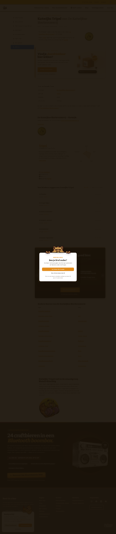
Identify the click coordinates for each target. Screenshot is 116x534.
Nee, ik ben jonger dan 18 (58, 273)
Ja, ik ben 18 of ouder (58, 269)
